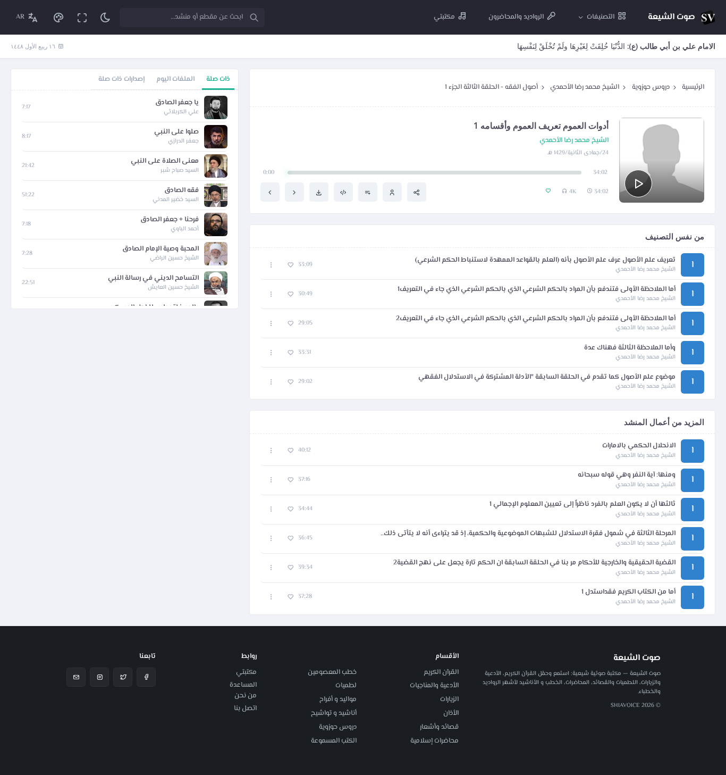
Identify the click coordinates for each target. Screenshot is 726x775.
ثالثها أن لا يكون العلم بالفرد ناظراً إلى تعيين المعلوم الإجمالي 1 (582, 504)
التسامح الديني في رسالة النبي (153, 278)
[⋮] (271, 265)
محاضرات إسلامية (434, 741)
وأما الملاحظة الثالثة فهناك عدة (630, 348)
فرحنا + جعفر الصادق (169, 220)
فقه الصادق (181, 191)
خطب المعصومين (332, 672)
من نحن (245, 695)
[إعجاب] (290, 265)
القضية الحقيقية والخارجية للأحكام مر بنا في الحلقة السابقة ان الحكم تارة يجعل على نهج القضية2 (534, 563)
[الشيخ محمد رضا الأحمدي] (392, 192)
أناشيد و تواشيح (334, 713)
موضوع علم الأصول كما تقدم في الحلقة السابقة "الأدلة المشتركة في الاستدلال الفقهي (547, 377)
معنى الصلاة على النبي (165, 161)
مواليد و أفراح (338, 699)
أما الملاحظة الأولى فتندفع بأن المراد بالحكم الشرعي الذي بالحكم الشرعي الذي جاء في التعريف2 (536, 319)
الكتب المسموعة (334, 741)
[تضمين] (343, 192)
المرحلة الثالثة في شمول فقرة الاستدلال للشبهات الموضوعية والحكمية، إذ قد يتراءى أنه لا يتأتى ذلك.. (528, 534)
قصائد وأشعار (439, 727)
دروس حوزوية (651, 87)
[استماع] (638, 183)
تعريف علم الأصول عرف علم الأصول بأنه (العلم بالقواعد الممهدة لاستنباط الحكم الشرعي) (545, 260)
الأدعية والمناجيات (434, 685)
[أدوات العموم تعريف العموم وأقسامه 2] (270, 192)
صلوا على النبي (176, 132)
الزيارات (449, 699)
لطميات (346, 685)
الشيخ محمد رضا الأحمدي (584, 87)
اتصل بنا (245, 708)
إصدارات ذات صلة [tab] (121, 79)
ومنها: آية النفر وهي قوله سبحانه (627, 475)
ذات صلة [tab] (218, 79)
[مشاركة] (416, 192)
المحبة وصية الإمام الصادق (160, 249)
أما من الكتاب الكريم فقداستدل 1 (628, 592)
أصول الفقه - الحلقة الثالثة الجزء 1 (491, 87)
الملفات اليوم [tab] (175, 79)
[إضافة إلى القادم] (367, 192)
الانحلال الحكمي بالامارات (639, 446)
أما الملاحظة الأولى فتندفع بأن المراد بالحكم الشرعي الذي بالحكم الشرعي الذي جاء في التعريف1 (537, 290)
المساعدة (243, 685)
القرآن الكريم (441, 672)
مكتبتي (246, 672)
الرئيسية (693, 87)
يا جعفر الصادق (177, 103)
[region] (124, 199)
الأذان (451, 713)
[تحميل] (318, 192)
